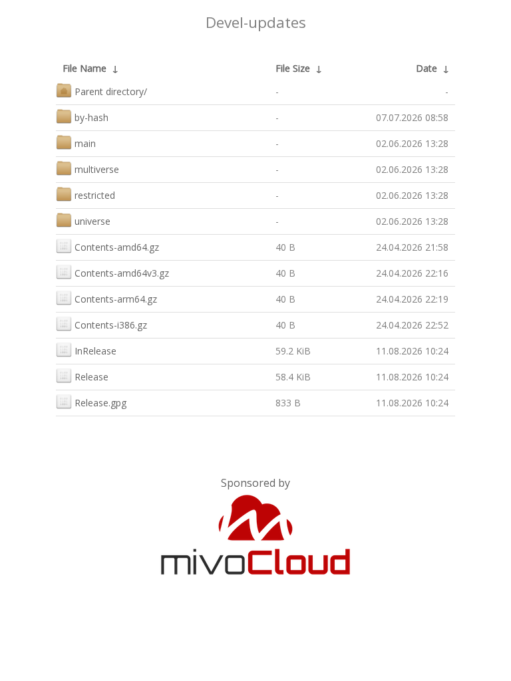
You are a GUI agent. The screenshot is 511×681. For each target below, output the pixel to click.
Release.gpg (100, 402)
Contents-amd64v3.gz (122, 273)
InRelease (95, 350)
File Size (292, 68)
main (85, 143)
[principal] (255, 572)
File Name (84, 68)
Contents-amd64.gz (117, 247)
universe (92, 221)
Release (91, 376)
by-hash (91, 117)
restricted (95, 195)
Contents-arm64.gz (116, 299)
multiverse (97, 169)
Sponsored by (255, 483)
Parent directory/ (111, 91)
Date (426, 68)
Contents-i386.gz (111, 325)
